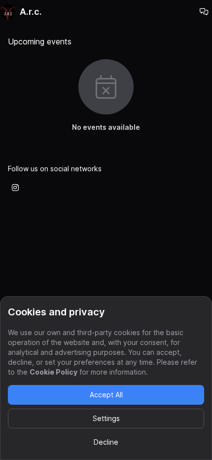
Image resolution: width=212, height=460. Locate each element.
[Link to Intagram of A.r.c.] (15, 187)
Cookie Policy (53, 372)
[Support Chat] (204, 12)
